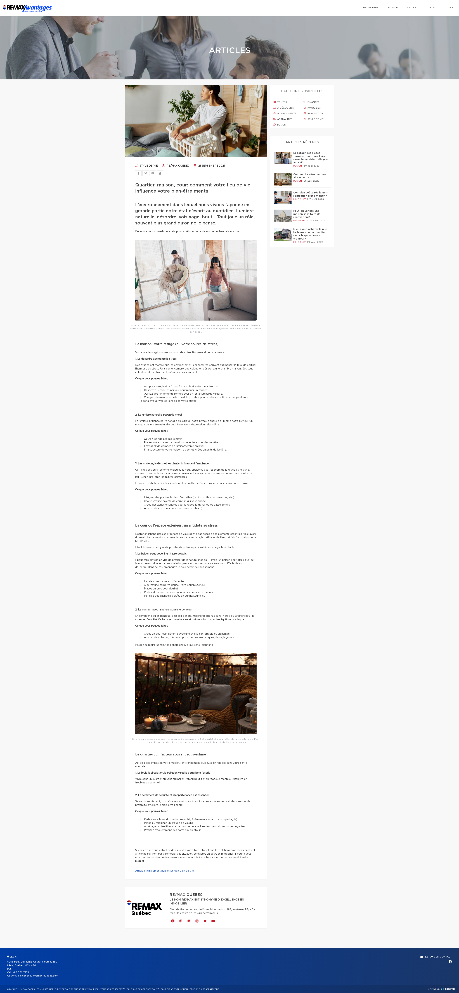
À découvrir (285, 108)
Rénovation (315, 113)
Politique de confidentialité (143, 989)
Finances (313, 102)
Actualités (284, 119)
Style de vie (148, 166)
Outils (411, 7)
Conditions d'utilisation (174, 989)
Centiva (449, 989)
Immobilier (314, 108)
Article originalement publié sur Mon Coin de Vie (164, 871)
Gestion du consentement (204, 989)
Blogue (393, 7)
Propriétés (370, 7)
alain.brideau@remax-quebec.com (38, 976)
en (451, 7)
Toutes (281, 102)
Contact (432, 7)
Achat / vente (286, 113)
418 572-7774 (21, 972)
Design (281, 125)
